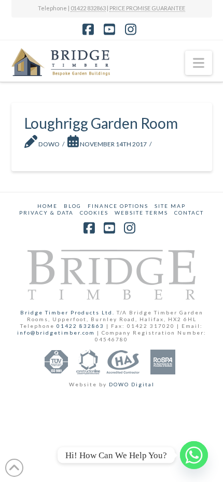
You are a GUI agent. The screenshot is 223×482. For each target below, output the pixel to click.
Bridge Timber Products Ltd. (68, 312)
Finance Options (118, 206)
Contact (189, 212)
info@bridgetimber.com (56, 332)
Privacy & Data (46, 212)
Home (47, 206)
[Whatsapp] (194, 455)
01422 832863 (88, 8)
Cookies (94, 212)
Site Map (170, 206)
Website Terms (141, 212)
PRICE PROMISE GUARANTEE (147, 8)
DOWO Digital (132, 384)
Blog (72, 206)
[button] (198, 63)
